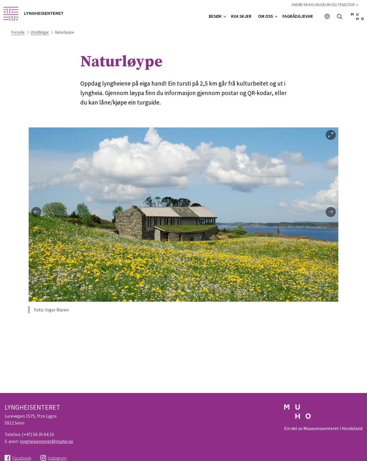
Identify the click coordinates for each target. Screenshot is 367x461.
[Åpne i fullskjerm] (331, 135)
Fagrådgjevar (297, 16)
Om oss (265, 16)
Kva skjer (241, 16)
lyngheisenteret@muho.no (46, 441)
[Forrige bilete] (36, 212)
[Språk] (327, 17)
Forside (18, 32)
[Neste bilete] (331, 212)
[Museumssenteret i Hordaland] (357, 18)
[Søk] (339, 17)
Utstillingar (40, 32)
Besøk (215, 16)
